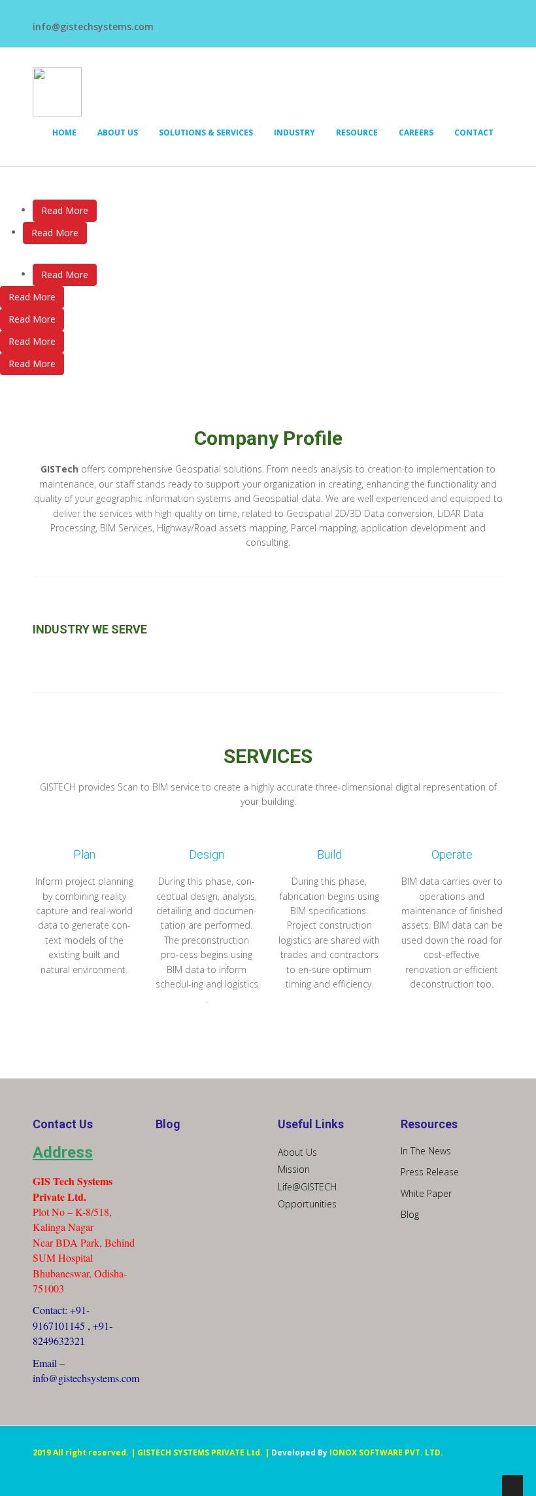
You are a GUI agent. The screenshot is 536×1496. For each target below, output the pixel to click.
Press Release (430, 1172)
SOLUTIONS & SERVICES (206, 132)
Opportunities (307, 1204)
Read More (64, 210)
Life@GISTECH (307, 1187)
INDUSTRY (294, 132)
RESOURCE (357, 132)
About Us (297, 1152)
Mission (294, 1169)
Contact (474, 132)
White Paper (426, 1193)
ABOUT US (117, 132)
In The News (426, 1151)
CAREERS (416, 132)
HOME (64, 132)
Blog (410, 1214)
